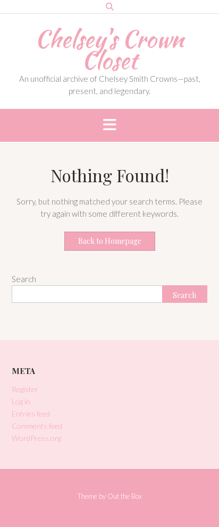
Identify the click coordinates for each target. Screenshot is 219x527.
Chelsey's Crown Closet (109, 49)
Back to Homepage (109, 241)
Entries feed (31, 413)
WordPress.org (36, 438)
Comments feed (37, 425)
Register (25, 389)
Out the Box (124, 496)
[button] (109, 125)
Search (24, 279)
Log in (21, 401)
